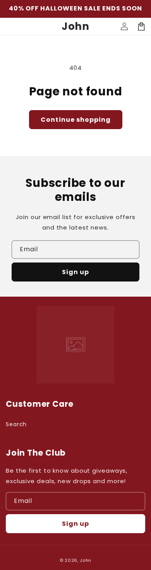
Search (16, 424)
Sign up (75, 272)
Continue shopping (76, 119)
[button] (141, 26)
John (85, 560)
